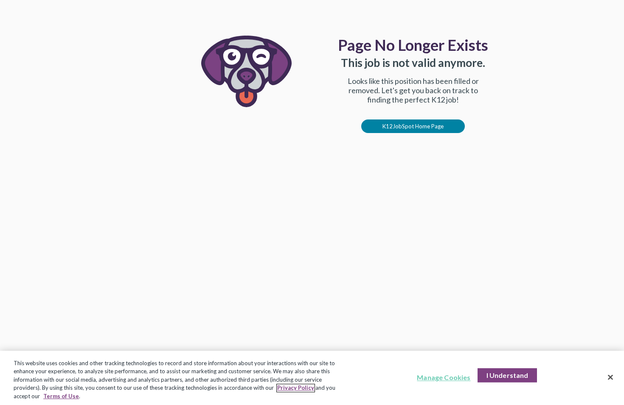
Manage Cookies (443, 378)
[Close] (610, 377)
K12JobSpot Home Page (413, 126)
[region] (312, 378)
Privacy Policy (295, 388)
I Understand (507, 376)
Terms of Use (61, 396)
